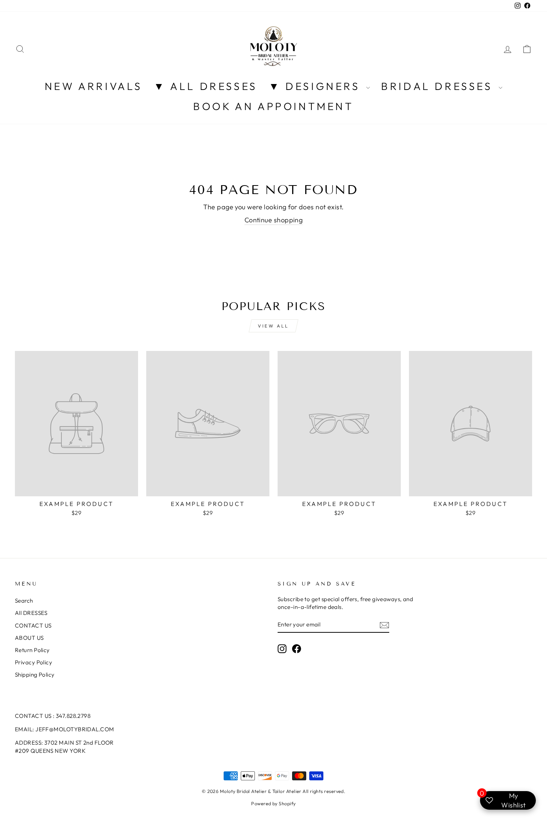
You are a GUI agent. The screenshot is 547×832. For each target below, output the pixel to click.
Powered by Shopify (273, 803)
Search (24, 600)
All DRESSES (31, 612)
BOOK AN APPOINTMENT (273, 106)
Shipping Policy (35, 674)
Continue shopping (273, 220)
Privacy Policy (33, 662)
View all (273, 326)
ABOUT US (29, 637)
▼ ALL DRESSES (205, 86)
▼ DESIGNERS (316, 86)
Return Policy (32, 650)
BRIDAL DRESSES (439, 86)
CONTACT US (33, 625)
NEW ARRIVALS (94, 86)
